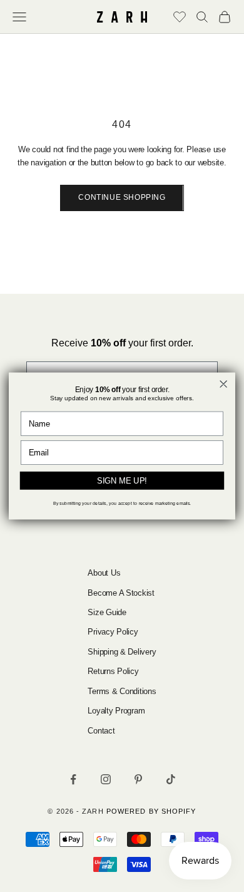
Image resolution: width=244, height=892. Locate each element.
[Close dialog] (223, 384)
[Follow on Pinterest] (138, 779)
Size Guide (107, 612)
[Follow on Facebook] (73, 779)
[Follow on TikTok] (171, 779)
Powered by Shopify (151, 811)
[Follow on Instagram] (105, 779)
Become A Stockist (121, 593)
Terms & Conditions (122, 691)
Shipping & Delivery (122, 651)
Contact (101, 730)
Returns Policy (113, 671)
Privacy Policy (113, 631)
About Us (104, 573)
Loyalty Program (116, 710)
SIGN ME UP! (122, 480)
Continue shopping (121, 197)
